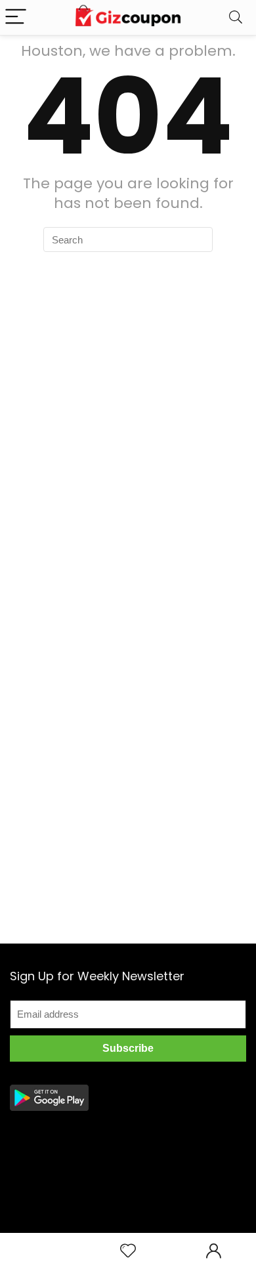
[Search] (235, 17)
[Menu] (16, 17)
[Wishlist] (128, 1251)
